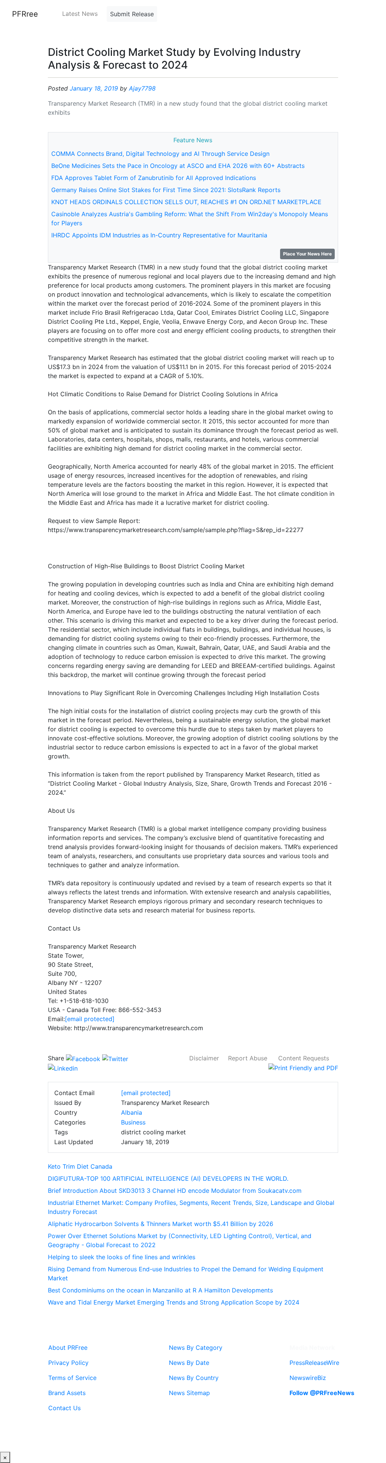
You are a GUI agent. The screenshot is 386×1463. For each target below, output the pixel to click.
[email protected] (90, 1019)
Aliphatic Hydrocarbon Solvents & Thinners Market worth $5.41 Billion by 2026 (160, 1224)
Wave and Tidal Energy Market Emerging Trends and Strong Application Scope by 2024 (173, 1302)
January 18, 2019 (94, 88)
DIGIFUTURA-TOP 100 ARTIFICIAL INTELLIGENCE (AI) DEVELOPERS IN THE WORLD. (168, 1178)
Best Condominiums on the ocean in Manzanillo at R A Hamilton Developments (160, 1290)
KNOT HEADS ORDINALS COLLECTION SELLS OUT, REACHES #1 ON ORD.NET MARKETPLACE (186, 202)
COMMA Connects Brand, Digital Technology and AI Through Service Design (160, 153)
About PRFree (67, 1347)
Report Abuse (247, 1058)
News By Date (189, 1362)
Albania (131, 1112)
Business (133, 1122)
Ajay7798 (142, 88)
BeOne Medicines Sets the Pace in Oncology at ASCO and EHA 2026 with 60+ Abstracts (178, 165)
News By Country (194, 1377)
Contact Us (64, 1408)
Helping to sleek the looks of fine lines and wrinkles (121, 1257)
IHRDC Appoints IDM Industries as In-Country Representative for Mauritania (159, 235)
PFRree (25, 13)
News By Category (195, 1347)
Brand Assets (67, 1393)
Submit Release (132, 14)
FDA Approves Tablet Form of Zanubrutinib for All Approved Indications (153, 178)
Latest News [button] (80, 13)
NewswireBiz (308, 1377)
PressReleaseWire (314, 1362)
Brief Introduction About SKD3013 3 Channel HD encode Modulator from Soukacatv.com (175, 1190)
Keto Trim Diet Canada (80, 1166)
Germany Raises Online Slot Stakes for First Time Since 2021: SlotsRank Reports (165, 190)
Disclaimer (204, 1058)
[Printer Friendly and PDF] (303, 1067)
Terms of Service (72, 1377)
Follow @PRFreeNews (322, 1393)
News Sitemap (189, 1393)
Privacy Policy (68, 1362)
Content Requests (303, 1058)
